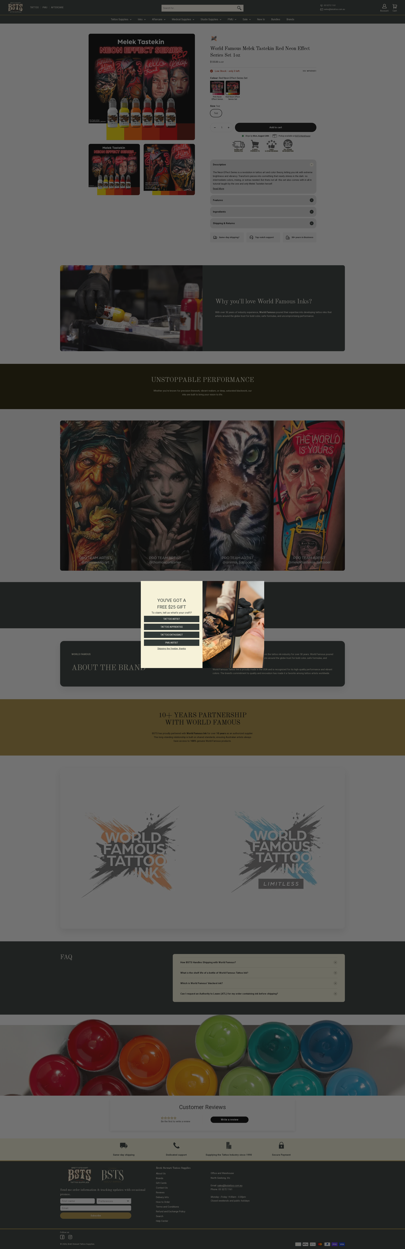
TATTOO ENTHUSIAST (171, 635)
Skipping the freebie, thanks (171, 648)
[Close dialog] (261, 584)
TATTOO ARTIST (171, 619)
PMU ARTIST (171, 642)
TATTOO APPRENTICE (172, 627)
